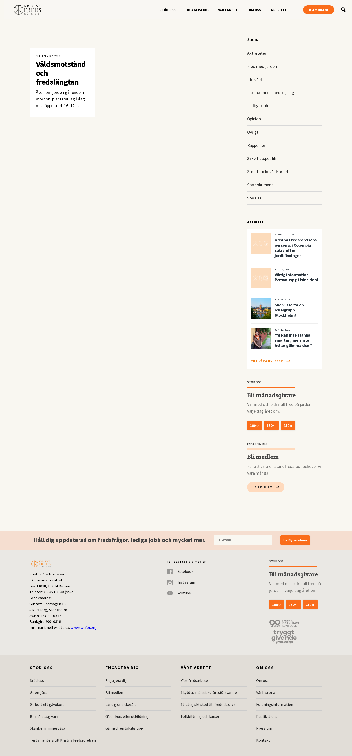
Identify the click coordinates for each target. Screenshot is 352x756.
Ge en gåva (38, 692)
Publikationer (267, 716)
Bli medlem (263, 487)
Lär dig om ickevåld (120, 704)
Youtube (184, 593)
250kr (288, 425)
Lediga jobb (257, 105)
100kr (254, 425)
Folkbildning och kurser (200, 716)
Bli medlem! (318, 9)
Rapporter (256, 145)
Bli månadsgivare (44, 716)
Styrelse (254, 198)
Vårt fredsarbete (194, 680)
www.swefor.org (84, 627)
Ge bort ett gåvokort (47, 704)
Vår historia (265, 692)
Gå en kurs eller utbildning (126, 716)
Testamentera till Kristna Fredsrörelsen (63, 740)
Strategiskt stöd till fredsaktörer (208, 704)
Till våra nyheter (267, 361)
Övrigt (252, 132)
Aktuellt (278, 10)
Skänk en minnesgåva (47, 728)
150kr (271, 425)
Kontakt (263, 740)
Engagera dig (197, 10)
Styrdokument (260, 185)
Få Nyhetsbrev (295, 540)
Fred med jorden (262, 66)
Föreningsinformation (274, 704)
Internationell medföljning (270, 92)
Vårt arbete (228, 10)
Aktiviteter (256, 53)
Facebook (185, 571)
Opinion (254, 119)
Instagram (186, 582)
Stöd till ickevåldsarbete (268, 171)
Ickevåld (254, 79)
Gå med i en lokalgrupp (124, 728)
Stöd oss (167, 10)
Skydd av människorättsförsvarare (209, 692)
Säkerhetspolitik (261, 158)
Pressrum (264, 728)
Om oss (255, 10)
